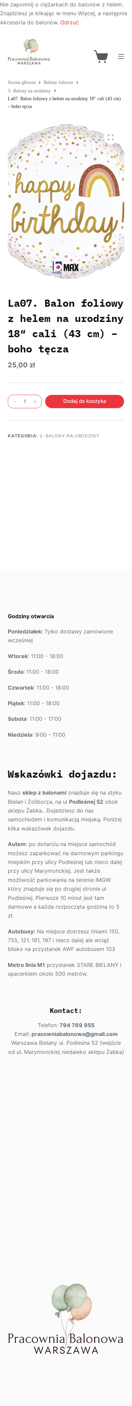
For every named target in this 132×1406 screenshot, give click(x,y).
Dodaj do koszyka (84, 401)
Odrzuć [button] (69, 22)
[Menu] (121, 56)
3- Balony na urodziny (69, 435)
